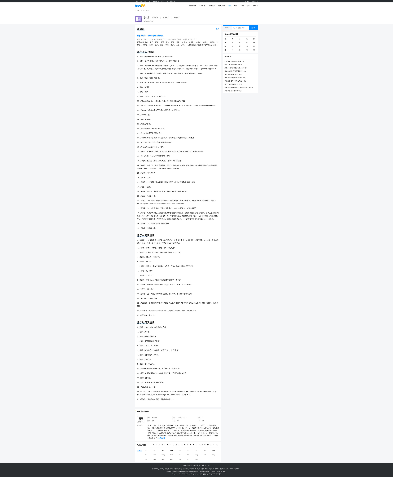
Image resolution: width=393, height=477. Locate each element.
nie (179, 455)
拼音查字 (155, 17)
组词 (229, 6)
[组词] (138, 19)
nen (205, 450)
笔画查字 (177, 17)
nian (155, 455)
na (145, 450)
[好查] (140, 5)
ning (196, 455)
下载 (167, 1)
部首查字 (166, 17)
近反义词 (221, 6)
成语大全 (212, 6)
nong (213, 455)
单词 (150, 1)
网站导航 (195, 465)
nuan (155, 459)
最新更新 (201, 465)
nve (196, 459)
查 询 (253, 28)
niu (205, 455)
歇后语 (217, 469)
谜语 (248, 6)
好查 (138, 11)
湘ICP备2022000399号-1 (214, 474)
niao (171, 455)
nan (163, 450)
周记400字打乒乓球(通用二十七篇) (235, 71)
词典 (141, 1)
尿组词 (147, 11)
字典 (136, 1)
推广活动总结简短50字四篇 (233, 84)
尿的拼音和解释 (143, 411)
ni (145, 455)
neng (213, 450)
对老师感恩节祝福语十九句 (233, 74)
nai (154, 450)
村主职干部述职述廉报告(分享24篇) (236, 68)
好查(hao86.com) (187, 465)
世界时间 (197, 469)
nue (163, 459)
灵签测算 (211, 469)
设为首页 (247, 1)
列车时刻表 (156, 1)
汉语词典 (202, 6)
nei (196, 450)
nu (146, 459)
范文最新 (207, 465)
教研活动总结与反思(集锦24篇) (234, 61)
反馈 (217, 29)
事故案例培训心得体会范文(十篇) (235, 81)
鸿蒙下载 (172, 1)
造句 (235, 6)
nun (171, 459)
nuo (180, 459)
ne (187, 450)
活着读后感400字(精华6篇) (233, 91)
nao (180, 450)
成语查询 (185, 469)
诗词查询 (191, 469)
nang (171, 450)
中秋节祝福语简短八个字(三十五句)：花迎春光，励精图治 (239, 88)
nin (188, 455)
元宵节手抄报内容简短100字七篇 (235, 77)
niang (163, 455)
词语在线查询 (178, 469)
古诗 (145, 1)
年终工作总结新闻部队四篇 (233, 64)
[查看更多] (161, 438)
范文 (162, 1)
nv (188, 459)
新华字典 (192, 6)
